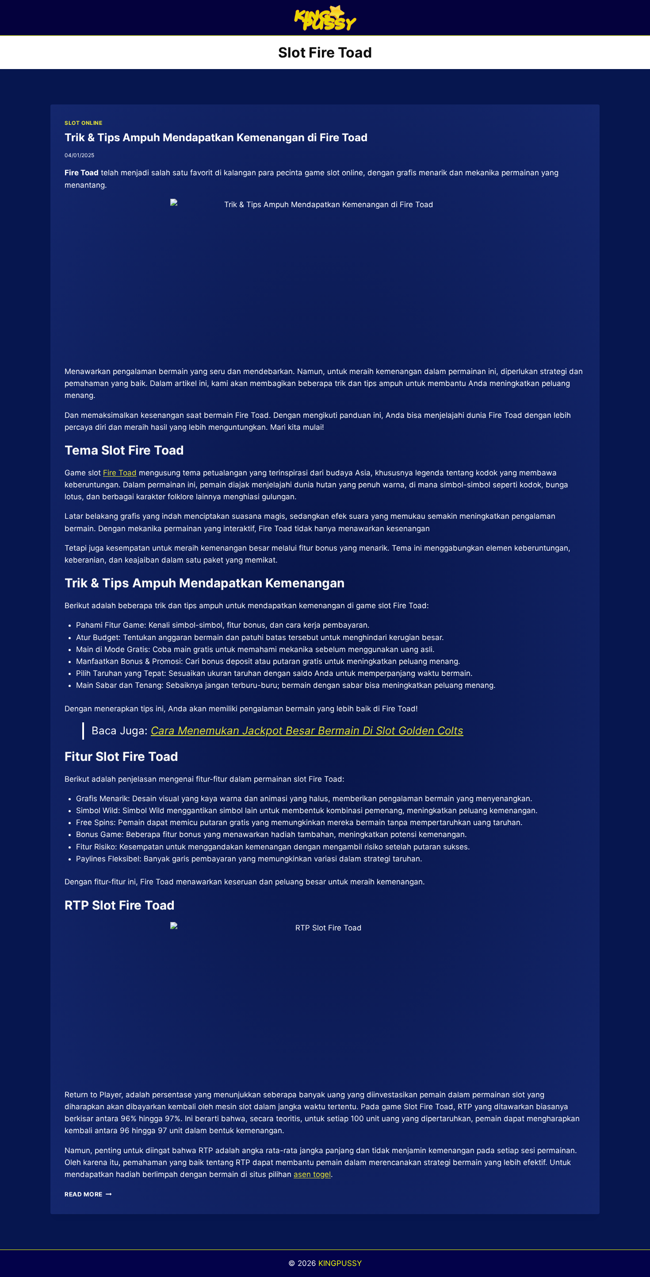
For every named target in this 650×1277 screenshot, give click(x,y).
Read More (88, 1194)
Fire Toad (120, 472)
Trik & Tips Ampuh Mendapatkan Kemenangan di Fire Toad (216, 137)
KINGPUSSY (340, 1263)
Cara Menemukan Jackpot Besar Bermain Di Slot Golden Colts (307, 730)
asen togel (312, 1174)
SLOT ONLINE (84, 123)
